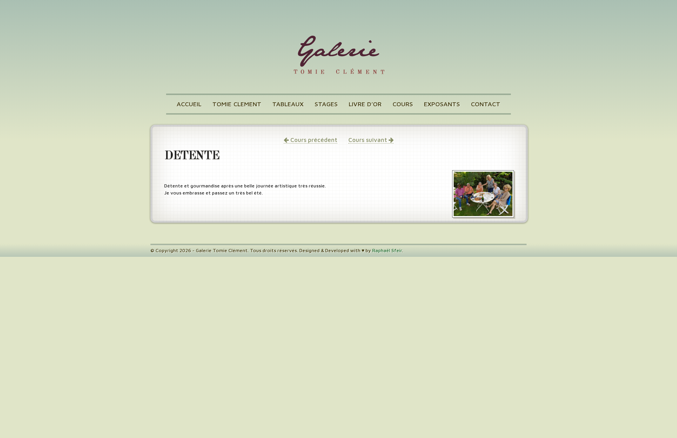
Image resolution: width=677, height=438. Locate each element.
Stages (326, 103)
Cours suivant (368, 139)
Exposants (442, 103)
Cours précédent (313, 139)
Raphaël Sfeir (387, 250)
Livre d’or (365, 103)
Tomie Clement (236, 103)
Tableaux (288, 103)
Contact (485, 103)
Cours (403, 103)
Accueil (189, 103)
